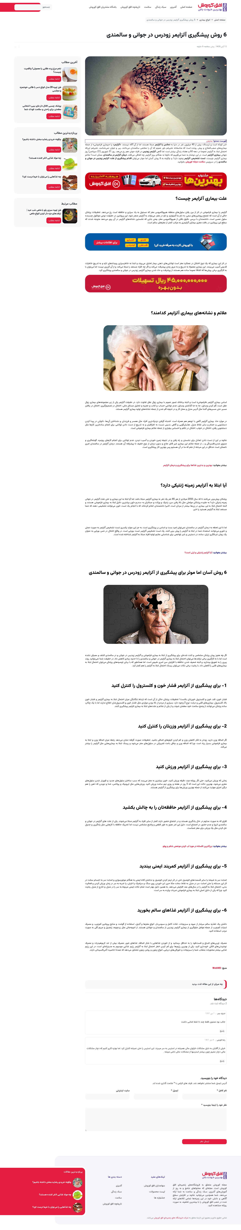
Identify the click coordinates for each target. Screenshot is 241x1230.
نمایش (209, 141)
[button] (15, 46)
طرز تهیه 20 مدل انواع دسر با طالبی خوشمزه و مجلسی (40, 89)
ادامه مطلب (54, 79)
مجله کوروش (191, 162)
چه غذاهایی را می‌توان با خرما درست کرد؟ (41, 177)
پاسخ (222, 1031)
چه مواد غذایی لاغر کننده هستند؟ (45, 158)
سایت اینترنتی (123, 1091)
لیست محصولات (157, 1192)
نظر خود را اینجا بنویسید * (214, 1105)
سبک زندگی (160, 7)
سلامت (147, 7)
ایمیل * (174, 1091)
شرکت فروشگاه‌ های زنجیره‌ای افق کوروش (171, 1218)
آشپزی (173, 7)
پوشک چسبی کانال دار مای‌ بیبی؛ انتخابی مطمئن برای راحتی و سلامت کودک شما (41, 107)
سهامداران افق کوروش (154, 1186)
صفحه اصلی (186, 7)
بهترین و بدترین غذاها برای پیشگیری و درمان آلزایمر (187, 465)
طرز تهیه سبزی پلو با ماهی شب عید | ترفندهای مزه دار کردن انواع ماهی (44, 212)
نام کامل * (222, 1091)
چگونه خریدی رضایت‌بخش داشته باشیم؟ (41, 139)
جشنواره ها (159, 1198)
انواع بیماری (204, 20)
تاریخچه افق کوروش (130, 7)
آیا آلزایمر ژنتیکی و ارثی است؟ (198, 553)
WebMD (216, 968)
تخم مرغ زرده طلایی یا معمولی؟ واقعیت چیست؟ (42, 70)
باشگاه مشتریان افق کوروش (103, 7)
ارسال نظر (204, 1141)
